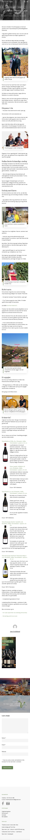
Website (4, 751)
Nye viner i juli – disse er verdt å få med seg (13, 829)
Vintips (19, 7)
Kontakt (4, 815)
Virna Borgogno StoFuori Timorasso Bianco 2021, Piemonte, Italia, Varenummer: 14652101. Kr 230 (14, 557)
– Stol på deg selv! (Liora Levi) (9, 616)
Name (4, 738)
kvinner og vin (12, 7)
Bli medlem (5, 816)
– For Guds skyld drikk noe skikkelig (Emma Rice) (14, 612)
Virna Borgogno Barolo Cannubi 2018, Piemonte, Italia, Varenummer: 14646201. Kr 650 (14, 523)
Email (4, 745)
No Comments (23, 16)
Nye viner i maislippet (7, 834)
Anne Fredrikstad (8, 16)
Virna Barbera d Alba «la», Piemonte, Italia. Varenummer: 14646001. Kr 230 (14, 442)
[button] (27, 1)
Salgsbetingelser (6, 811)
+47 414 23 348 (10, 798)
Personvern (5, 813)
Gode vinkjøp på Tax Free (8, 827)
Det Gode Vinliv (7, 1)
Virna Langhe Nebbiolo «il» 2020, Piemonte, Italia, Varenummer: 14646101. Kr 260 (18, 468)
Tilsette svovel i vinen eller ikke (10, 825)
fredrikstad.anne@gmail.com (13, 799)
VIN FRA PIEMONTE (12, 305)
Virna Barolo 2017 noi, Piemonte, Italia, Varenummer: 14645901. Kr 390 (14, 492)
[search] (24, 1)
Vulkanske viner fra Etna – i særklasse (12, 831)
